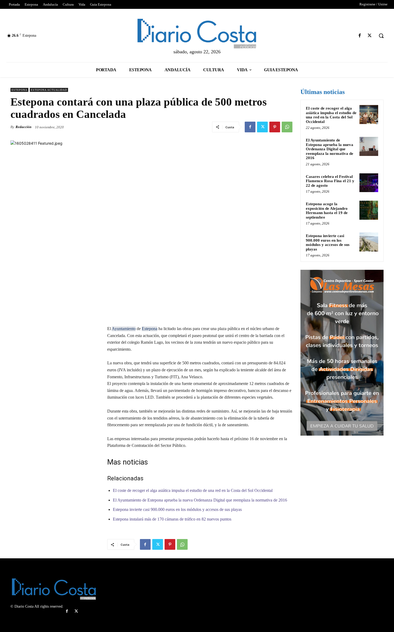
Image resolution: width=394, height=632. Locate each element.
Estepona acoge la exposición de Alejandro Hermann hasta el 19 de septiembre (327, 210)
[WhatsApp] (287, 127)
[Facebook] (359, 35)
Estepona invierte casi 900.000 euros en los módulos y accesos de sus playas (177, 509)
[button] (381, 35)
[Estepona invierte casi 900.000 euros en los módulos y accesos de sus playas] (368, 242)
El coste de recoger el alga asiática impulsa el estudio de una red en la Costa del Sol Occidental (193, 490)
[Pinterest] (274, 127)
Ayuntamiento (124, 328)
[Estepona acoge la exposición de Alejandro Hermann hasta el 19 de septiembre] (368, 210)
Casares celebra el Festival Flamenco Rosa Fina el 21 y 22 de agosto (330, 181)
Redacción (23, 127)
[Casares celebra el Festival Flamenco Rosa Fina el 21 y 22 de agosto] (368, 182)
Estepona (19, 89)
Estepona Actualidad (49, 89)
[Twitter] (369, 35)
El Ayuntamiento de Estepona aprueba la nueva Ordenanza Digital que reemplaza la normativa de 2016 (200, 500)
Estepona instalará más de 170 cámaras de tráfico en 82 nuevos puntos (172, 519)
